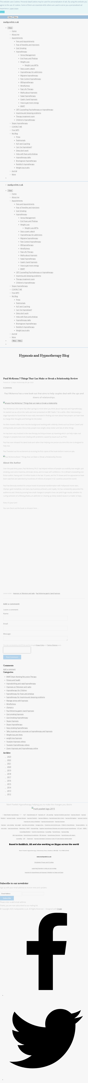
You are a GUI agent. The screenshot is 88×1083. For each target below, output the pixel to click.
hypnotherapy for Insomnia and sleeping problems (25, 697)
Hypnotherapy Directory (54, 835)
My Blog (15, 133)
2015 (9, 784)
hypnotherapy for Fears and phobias (20, 694)
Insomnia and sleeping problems (28, 113)
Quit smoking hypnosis (15, 714)
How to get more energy (29, 103)
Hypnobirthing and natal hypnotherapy (21, 683)
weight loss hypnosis (14, 738)
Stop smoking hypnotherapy (17, 728)
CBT (24, 838)
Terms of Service (52, 645)
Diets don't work (22, 150)
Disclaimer (37, 862)
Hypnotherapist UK (32, 815)
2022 (9, 760)
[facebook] (46, 995)
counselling (19, 838)
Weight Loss (24, 62)
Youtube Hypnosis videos (16, 741)
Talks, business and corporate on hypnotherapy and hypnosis (29, 731)
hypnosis (56, 815)
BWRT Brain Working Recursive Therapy (21, 677)
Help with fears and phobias (27, 154)
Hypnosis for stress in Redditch (32, 821)
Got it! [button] (2, 12)
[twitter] (46, 1079)
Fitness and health (13, 680)
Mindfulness (25, 86)
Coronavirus (48, 838)
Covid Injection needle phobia (64, 838)
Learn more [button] (14, 8)
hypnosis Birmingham (71, 818)
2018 (9, 774)
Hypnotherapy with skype (68, 835)
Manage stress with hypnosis (17, 700)
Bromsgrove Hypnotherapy (26, 161)
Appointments (17, 38)
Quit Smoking (21, 48)
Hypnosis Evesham (60, 821)
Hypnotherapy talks (23, 157)
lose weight (18, 825)
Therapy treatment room (25, 116)
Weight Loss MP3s (31, 65)
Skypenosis (30, 838)
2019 (9, 770)
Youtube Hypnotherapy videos (17, 745)
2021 (9, 763)
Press (18, 137)
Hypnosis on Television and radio (24, 593)
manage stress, (39, 825)
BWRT (22, 106)
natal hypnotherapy (13, 828)
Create (59, 909)
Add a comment (9, 669)
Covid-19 (54, 838)
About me (15, 34)
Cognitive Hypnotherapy (45, 828)
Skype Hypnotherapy (20, 123)
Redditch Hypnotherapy (25, 164)
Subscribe (7, 898)
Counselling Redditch (25, 832)
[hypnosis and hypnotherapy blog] (43, 808)
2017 (9, 777)
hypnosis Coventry (82, 818)
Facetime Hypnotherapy (38, 832)
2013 (9, 791)
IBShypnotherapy (26, 82)
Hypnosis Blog (65, 832)
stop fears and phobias (28, 825)
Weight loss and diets (14, 735)
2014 (9, 787)
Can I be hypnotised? (24, 147)
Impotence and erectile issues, (53, 825)
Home (14, 31)
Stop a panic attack (27, 69)
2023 (9, 757)
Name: (6, 613)
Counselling (48, 832)
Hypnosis (3, 825)
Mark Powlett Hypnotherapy (11, 815)
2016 (9, 780)
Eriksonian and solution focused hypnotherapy (64, 828)
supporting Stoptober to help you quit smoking (44, 868)
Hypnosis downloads (39, 838)
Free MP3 (15, 130)
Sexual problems (80, 825)
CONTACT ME (17, 127)
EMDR (84, 828)
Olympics (10, 707)
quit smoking (10, 825)
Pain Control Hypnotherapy (30, 79)
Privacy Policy (40, 645)
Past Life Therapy (26, 89)
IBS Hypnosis (42, 835)
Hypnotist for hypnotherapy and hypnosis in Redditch (39, 872)
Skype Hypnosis (12, 721)
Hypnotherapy (21, 51)
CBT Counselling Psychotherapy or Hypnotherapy (34, 109)
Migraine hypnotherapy (29, 75)
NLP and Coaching (23, 144)
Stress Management (27, 55)
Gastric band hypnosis (28, 99)
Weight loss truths (23, 167)
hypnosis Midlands (43, 818)
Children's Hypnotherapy (25, 120)
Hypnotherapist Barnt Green (56, 818)
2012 (9, 794)
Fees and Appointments (25, 41)
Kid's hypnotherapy (17, 835)
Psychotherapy (56, 832)
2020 (9, 767)
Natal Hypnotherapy (28, 96)
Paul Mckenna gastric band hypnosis (48, 593)
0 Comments (7, 388)
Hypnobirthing (34, 828)
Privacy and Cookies (47, 862)
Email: (5, 624)
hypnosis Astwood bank (47, 821)
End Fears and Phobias (29, 58)
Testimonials (20, 140)
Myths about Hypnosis (28, 92)
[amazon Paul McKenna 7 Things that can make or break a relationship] (30, 403)
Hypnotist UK (41, 815)
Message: (7, 634)
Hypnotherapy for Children (16, 690)
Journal (14, 171)
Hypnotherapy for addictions (31, 72)
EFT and (79, 828)
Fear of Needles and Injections (27, 45)
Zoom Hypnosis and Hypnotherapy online (22, 748)
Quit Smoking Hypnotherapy (17, 718)
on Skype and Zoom (58, 872)
